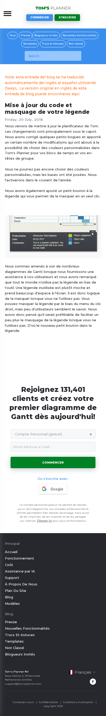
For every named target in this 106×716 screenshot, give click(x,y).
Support (12, 578)
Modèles (12, 603)
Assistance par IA (20, 571)
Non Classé (14, 648)
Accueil (11, 552)
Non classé (76, 43)
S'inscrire (67, 17)
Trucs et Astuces (53, 43)
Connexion (39, 17)
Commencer (53, 462)
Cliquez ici (44, 521)
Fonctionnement (19, 558)
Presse (25, 35)
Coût (9, 565)
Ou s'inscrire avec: (53, 478)
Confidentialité (48, 702)
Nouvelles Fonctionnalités (27, 628)
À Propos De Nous (21, 584)
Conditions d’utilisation (78, 702)
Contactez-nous (23, 702)
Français (83, 672)
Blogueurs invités (46, 35)
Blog (9, 597)
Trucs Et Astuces (20, 635)
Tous (13, 35)
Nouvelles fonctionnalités (79, 35)
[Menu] (7, 13)
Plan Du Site (15, 590)
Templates (30, 43)
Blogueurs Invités (20, 654)
